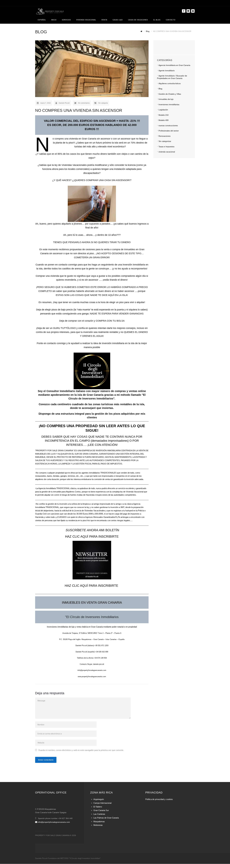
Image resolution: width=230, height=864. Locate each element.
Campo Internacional (102, 803)
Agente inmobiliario (167, 70)
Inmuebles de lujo (166, 99)
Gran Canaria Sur (101, 810)
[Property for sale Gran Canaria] (49, 11)
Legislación (163, 110)
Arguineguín (98, 799)
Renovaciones (165, 136)
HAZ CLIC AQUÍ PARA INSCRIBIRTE (92, 536)
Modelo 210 (164, 115)
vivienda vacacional (167, 152)
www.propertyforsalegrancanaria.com (92, 677)
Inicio (54, 20)
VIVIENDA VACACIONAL (86, 20)
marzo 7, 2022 (45, 103)
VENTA (104, 20)
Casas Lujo (118, 20)
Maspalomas (99, 821)
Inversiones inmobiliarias (169, 104)
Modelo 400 (164, 120)
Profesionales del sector (169, 131)
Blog (160, 89)
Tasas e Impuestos (166, 146)
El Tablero (97, 807)
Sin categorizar (165, 141)
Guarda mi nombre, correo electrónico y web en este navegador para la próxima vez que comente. (81, 750)
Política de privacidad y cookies (159, 799)
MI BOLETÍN (92, 530)
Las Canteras (99, 814)
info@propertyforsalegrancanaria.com (54, 822)
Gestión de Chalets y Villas (170, 94)
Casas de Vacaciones (138, 20)
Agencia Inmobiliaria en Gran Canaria (174, 65)
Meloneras (98, 825)
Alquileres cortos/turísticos (170, 83)
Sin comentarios (84, 103)
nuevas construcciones (168, 125)
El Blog (157, 20)
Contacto (170, 20)
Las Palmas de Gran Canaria (106, 818)
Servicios (66, 20)
